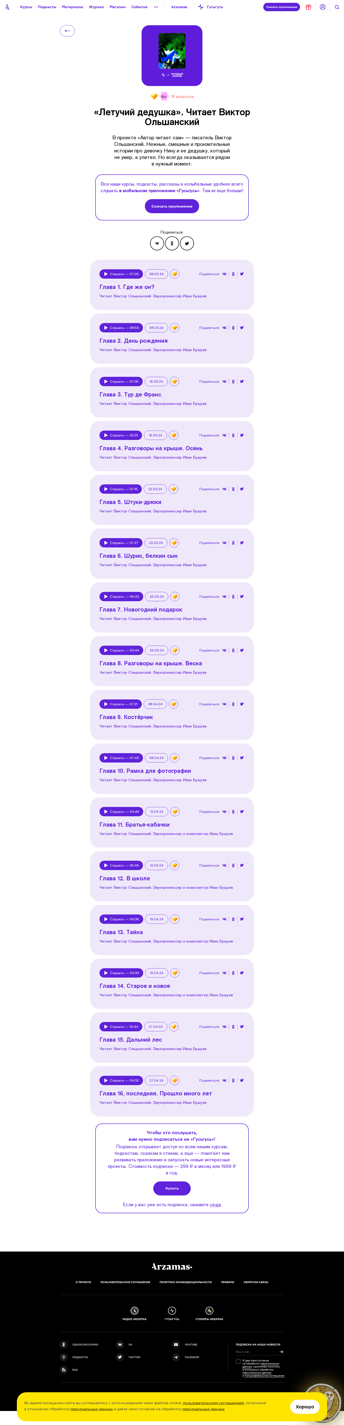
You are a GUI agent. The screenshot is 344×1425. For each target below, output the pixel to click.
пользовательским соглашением (213, 1402)
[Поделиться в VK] (157, 243)
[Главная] (172, 1266)
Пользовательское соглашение (125, 1282)
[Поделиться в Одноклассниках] (172, 243)
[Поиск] (337, 7)
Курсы (26, 7)
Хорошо (305, 1406)
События (139, 7)
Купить (172, 1188)
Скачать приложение (172, 206)
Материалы (72, 7)
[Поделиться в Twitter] (187, 243)
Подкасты (47, 7)
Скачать (281, 7)
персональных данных (91, 1409)
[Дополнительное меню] (156, 7)
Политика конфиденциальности (186, 1282)
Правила (227, 1282)
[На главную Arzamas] (7, 7)
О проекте (83, 1282)
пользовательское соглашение (264, 1375)
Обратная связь (256, 1282)
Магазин (118, 7)
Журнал (96, 7)
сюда (215, 1204)
